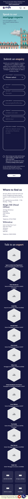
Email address (9, 100)
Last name (8, 90)
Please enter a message (11, 126)
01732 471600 (12, 219)
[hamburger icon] (24, 7)
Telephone (8, 110)
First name (8, 84)
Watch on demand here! (14, 4)
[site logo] (7, 8)
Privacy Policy (19, 168)
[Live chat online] (19, 496)
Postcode (8, 116)
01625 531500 (12, 234)
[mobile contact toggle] (20, 8)
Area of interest (9, 74)
